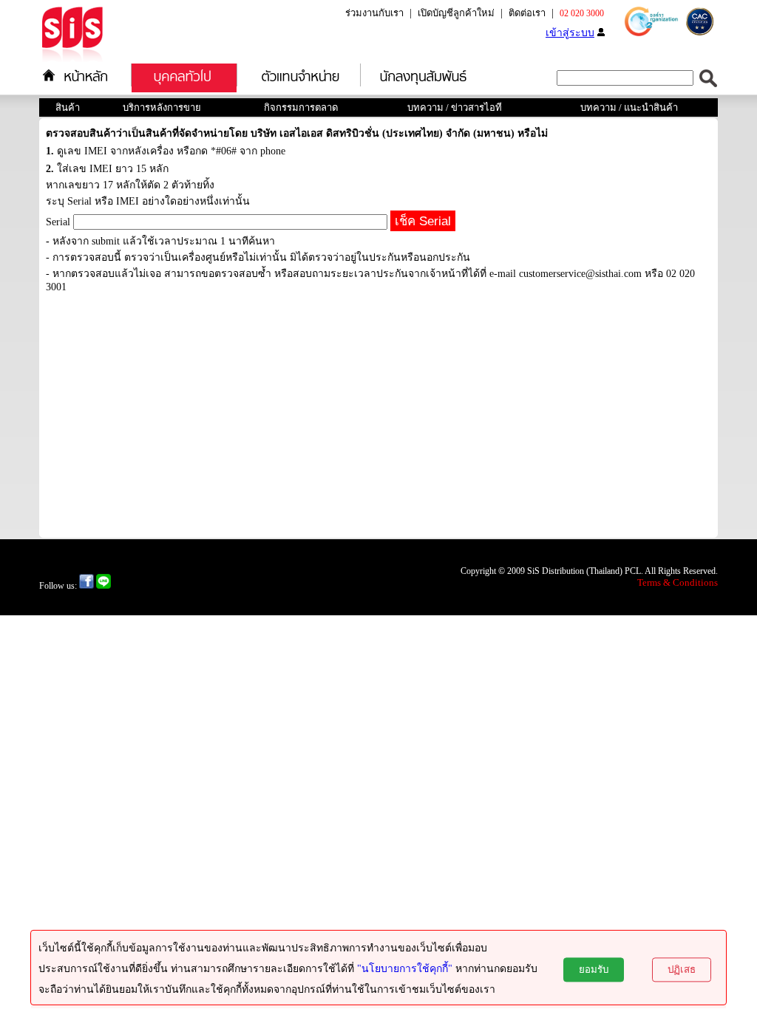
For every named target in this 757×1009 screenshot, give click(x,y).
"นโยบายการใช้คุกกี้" (404, 968)
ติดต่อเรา (527, 12)
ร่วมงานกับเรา (374, 12)
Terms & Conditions (677, 582)
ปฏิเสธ (682, 969)
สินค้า (67, 107)
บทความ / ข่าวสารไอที (454, 107)
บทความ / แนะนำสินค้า (629, 107)
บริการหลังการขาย (162, 107)
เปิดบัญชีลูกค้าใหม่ (456, 12)
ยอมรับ (593, 969)
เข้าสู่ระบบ (570, 32)
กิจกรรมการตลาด (301, 107)
